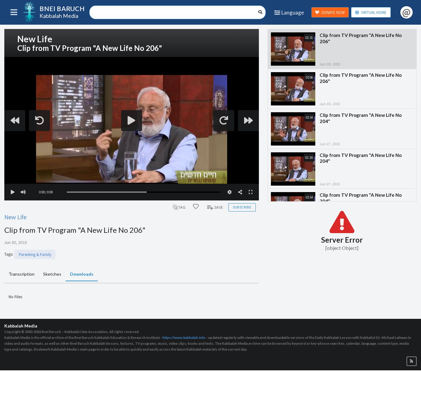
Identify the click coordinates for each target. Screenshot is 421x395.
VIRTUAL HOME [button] (373, 12)
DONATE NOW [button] (333, 12)
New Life (15, 217)
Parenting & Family (35, 254)
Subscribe (242, 207)
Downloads (81, 274)
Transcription (22, 274)
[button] (412, 361)
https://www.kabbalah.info (184, 337)
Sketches (52, 274)
